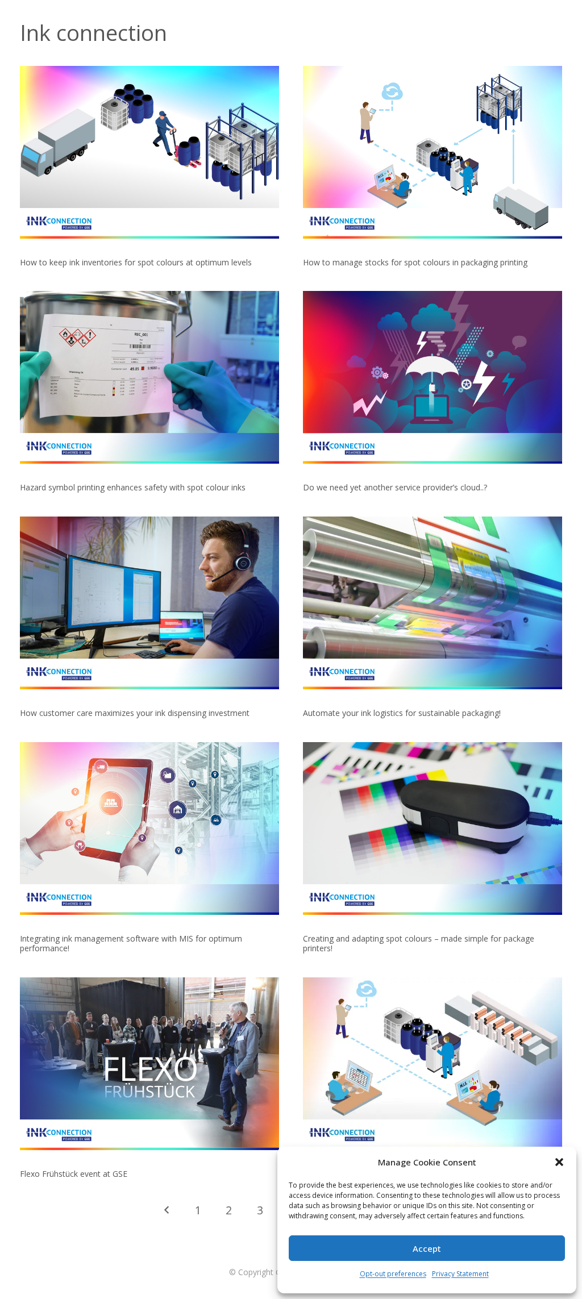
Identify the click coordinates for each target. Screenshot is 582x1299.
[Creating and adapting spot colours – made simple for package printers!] (432, 828)
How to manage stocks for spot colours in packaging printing (415, 262)
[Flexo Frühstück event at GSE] (149, 1063)
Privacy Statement (460, 1274)
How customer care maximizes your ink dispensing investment (135, 712)
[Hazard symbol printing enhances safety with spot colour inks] (149, 377)
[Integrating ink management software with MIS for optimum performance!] (149, 828)
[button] (559, 1162)
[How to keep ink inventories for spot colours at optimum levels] (149, 152)
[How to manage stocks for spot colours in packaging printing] (432, 152)
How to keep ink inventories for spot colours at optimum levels (136, 262)
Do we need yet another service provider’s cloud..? (395, 487)
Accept (427, 1248)
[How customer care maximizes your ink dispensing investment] (149, 603)
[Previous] (167, 1210)
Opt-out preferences (393, 1274)
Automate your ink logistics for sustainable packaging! (402, 712)
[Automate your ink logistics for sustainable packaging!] (432, 603)
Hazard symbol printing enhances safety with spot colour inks (133, 487)
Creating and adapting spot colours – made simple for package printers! (418, 943)
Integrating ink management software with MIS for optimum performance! (131, 943)
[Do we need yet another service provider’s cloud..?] (432, 377)
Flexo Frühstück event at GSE (73, 1173)
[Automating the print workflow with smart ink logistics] (432, 1063)
